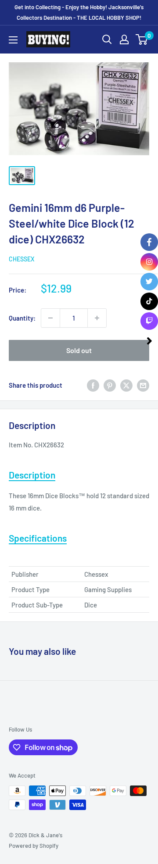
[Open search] (107, 39)
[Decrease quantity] (50, 318)
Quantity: (22, 318)
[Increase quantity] (97, 318)
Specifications (38, 537)
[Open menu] (13, 39)
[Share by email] (143, 385)
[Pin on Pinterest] (110, 385)
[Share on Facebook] (93, 385)
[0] (141, 39)
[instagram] (149, 262)
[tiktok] (149, 301)
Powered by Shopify (33, 845)
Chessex (21, 259)
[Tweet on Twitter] (126, 385)
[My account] (124, 39)
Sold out (79, 350)
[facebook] (149, 242)
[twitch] (149, 321)
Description (32, 474)
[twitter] (149, 281)
